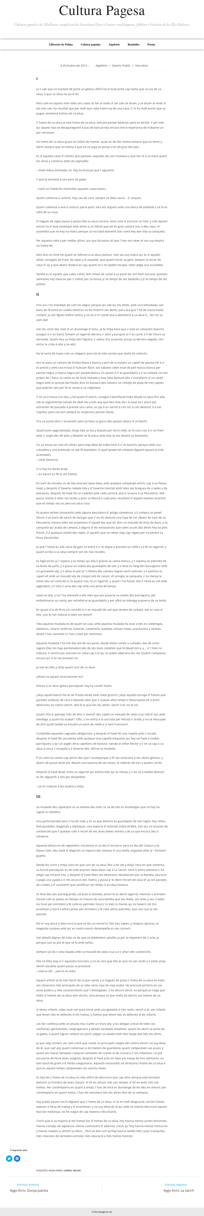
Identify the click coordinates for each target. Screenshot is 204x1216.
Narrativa (141, 65)
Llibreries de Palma (61, 44)
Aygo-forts (55, 1170)
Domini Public (121, 65)
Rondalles (133, 44)
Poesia (151, 44)
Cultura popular (91, 44)
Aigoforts (114, 44)
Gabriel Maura (72, 1170)
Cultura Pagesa (102, 9)
